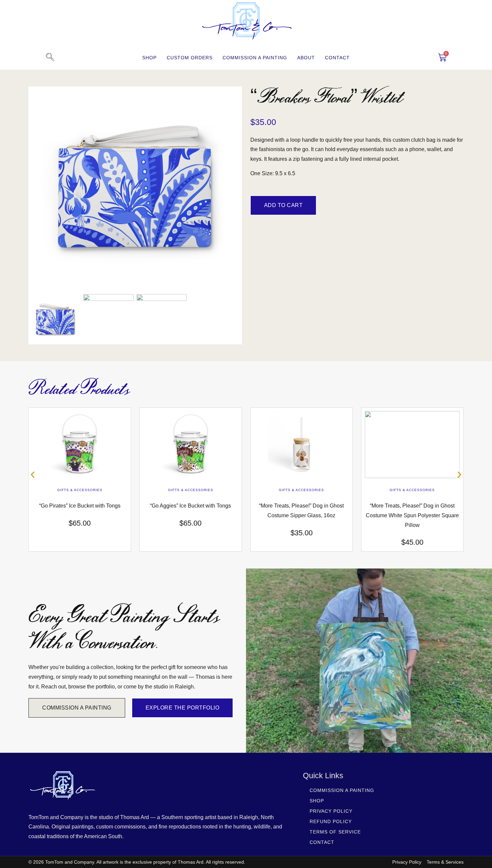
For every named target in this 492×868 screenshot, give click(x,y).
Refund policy (331, 821)
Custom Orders (190, 57)
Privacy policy (331, 811)
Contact (337, 57)
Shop (149, 57)
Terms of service (335, 831)
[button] (50, 57)
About (306, 57)
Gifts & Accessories (79, 490)
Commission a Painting (255, 57)
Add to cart (283, 205)
